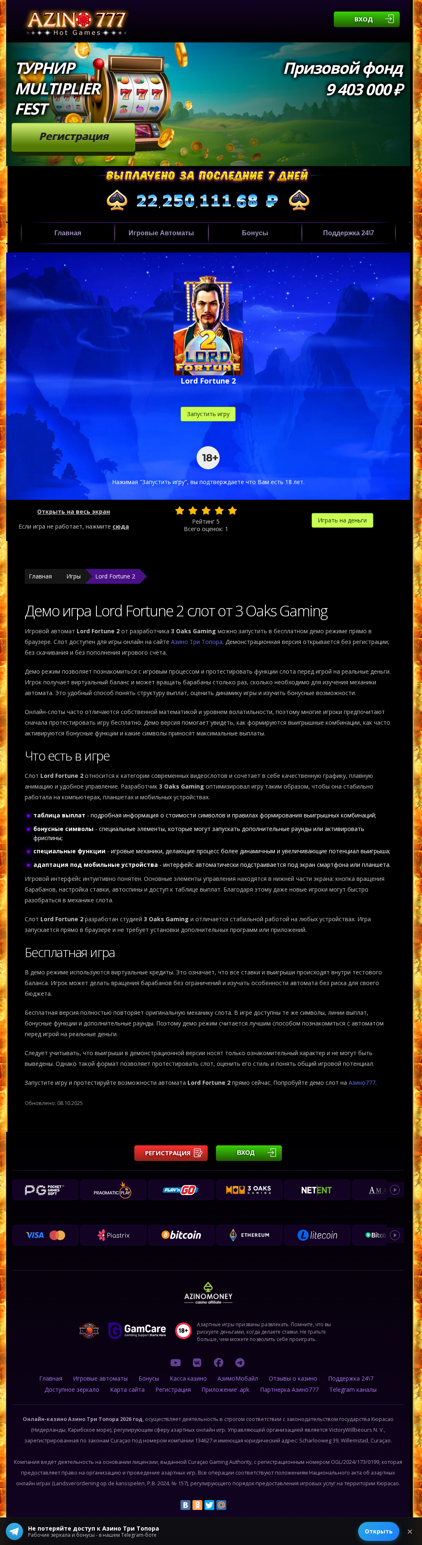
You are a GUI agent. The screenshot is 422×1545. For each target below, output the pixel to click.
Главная (67, 232)
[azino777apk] (240, 1362)
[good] (219, 510)
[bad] (179, 510)
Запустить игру (208, 414)
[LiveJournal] (233, 1505)
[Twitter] (209, 1505)
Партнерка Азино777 (289, 1389)
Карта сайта (127, 1389)
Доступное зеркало (72, 1389)
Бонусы (255, 232)
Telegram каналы (353, 1389)
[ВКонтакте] (185, 1505)
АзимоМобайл (238, 1378)
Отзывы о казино (293, 1378)
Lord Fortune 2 (115, 576)
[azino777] (197, 1362)
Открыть (379, 1531)
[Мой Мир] (221, 1505)
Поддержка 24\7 (348, 232)
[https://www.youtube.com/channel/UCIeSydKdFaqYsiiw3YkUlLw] (175, 1362)
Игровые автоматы (161, 232)
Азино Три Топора (197, 642)
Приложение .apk (225, 1389)
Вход (363, 19)
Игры (73, 576)
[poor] (192, 510)
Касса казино (188, 1378)
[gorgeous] (232, 510)
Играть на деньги (342, 520)
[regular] (206, 510)
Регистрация (73, 136)
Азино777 (362, 1082)
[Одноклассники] (197, 1505)
